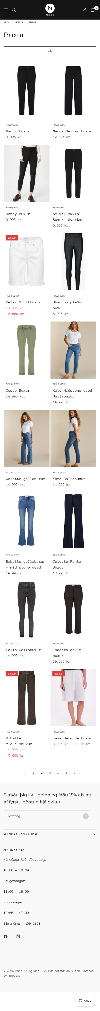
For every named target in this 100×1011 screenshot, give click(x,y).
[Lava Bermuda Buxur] (73, 697)
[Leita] (13, 10)
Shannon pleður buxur (68, 305)
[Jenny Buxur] (27, 173)
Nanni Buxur (18, 131)
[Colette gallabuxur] (27, 438)
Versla (19, 22)
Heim (6, 22)
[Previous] (7, 90)
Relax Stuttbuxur (23, 302)
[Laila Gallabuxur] (27, 609)
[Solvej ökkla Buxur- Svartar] (73, 173)
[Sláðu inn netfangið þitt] (86, 816)
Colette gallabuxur (25, 479)
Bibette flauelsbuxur (19, 741)
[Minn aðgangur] (85, 10)
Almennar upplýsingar (21, 834)
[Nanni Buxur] (27, 90)
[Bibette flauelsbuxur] (27, 697)
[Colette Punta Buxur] (73, 520)
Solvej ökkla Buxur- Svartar (68, 217)
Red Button (12, 295)
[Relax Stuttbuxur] (27, 261)
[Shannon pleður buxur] (73, 261)
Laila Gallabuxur (23, 650)
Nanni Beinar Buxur (72, 131)
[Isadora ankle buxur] (73, 609)
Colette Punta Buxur (67, 564)
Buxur (32, 22)
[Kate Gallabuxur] (73, 438)
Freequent (12, 124)
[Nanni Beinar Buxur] (73, 90)
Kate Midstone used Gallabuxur (72, 393)
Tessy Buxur (18, 390)
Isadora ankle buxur (67, 653)
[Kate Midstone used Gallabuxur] (73, 350)
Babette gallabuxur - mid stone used (25, 564)
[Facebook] (9, 936)
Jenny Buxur (18, 214)
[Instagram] (21, 936)
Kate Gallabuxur (69, 479)
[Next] (46, 90)
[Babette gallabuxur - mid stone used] (27, 520)
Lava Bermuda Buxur (72, 738)
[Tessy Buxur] (27, 350)
